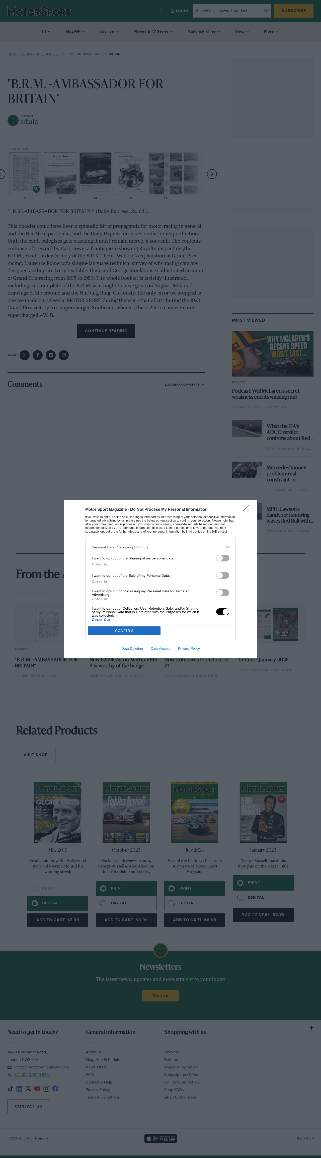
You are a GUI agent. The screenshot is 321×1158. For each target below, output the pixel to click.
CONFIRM (124, 631)
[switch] (222, 558)
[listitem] (160, 547)
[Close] (247, 510)
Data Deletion (132, 648)
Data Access (160, 648)
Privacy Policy (189, 648)
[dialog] (160, 579)
